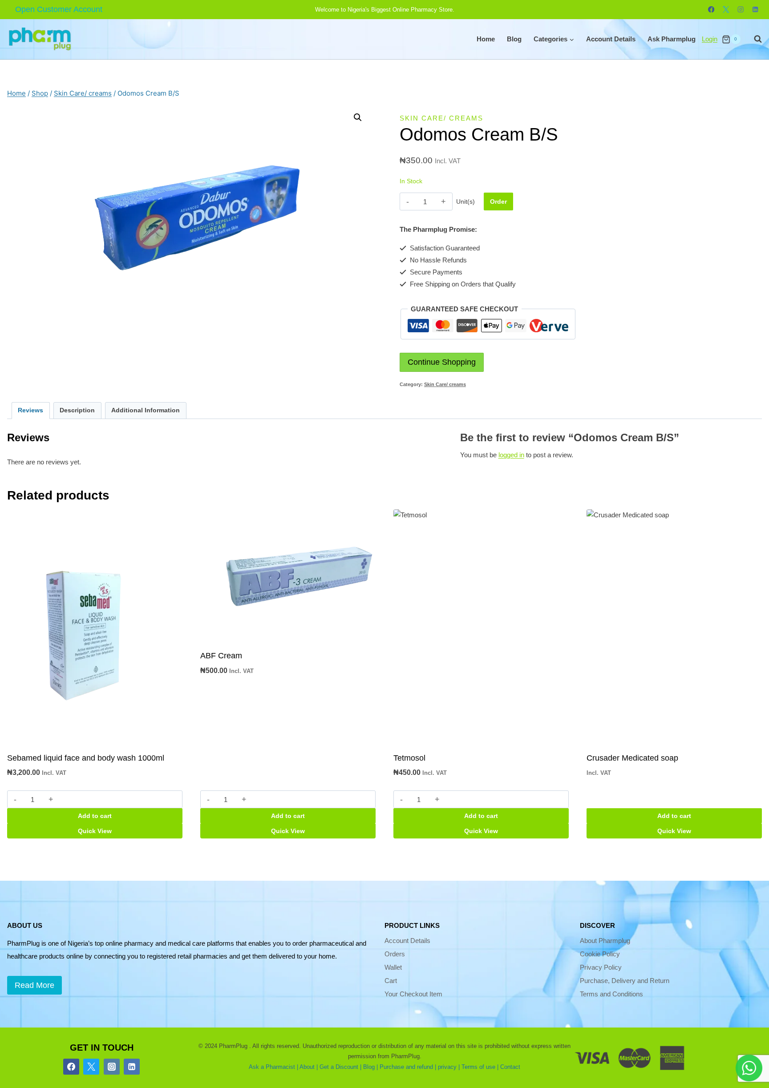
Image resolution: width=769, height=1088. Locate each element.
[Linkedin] (755, 9)
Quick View (95, 830)
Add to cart (95, 815)
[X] (726, 9)
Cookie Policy (600, 954)
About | (309, 1067)
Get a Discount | (340, 1067)
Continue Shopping (442, 362)
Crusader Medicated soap (632, 758)
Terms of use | (479, 1067)
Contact (510, 1067)
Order (498, 201)
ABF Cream (221, 655)
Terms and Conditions (611, 994)
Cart (390, 980)
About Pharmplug (605, 940)
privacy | (449, 1067)
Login (709, 39)
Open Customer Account (58, 9)
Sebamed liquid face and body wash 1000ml (85, 758)
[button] (358, 117)
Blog (514, 39)
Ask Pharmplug (672, 39)
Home (486, 39)
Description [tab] (77, 410)
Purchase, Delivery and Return (624, 980)
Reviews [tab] (30, 410)
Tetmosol (409, 758)
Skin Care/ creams (441, 118)
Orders (394, 954)
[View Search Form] (753, 39)
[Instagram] (740, 9)
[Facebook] (711, 9)
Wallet (393, 967)
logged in (511, 455)
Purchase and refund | (408, 1067)
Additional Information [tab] (145, 410)
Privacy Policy (601, 967)
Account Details (610, 39)
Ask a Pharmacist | (273, 1067)
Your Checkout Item (413, 994)
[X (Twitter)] (91, 1067)
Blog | (370, 1067)
